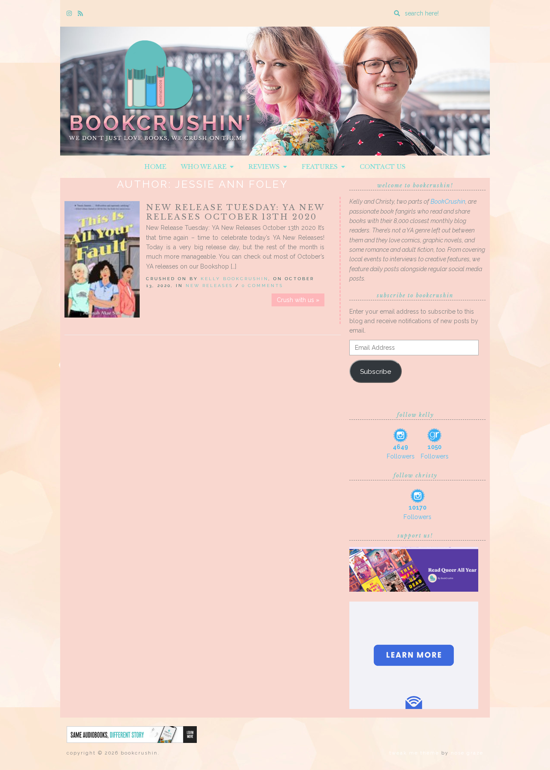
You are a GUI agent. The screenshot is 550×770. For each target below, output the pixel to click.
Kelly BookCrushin (235, 278)
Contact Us (383, 167)
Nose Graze (467, 753)
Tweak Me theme (414, 753)
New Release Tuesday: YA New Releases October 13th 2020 (235, 212)
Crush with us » (298, 299)
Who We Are (205, 167)
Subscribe (375, 371)
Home (155, 167)
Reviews (265, 167)
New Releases (209, 285)
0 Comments (262, 285)
